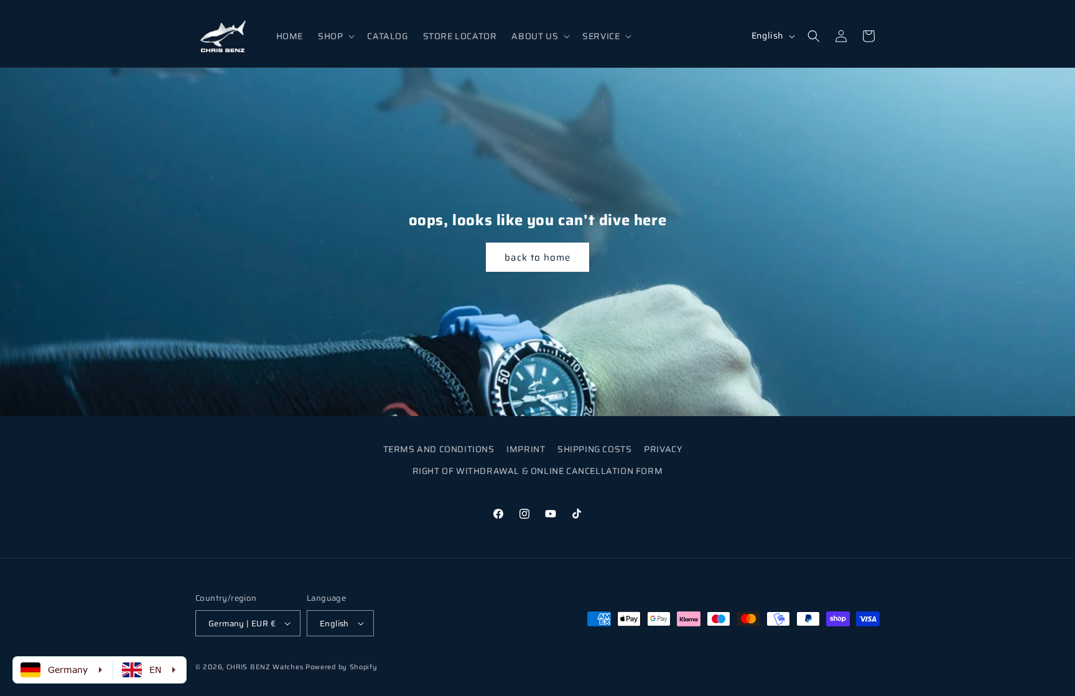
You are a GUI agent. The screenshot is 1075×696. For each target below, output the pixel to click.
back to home (537, 257)
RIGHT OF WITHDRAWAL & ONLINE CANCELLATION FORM (537, 471)
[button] (335, 36)
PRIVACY (663, 449)
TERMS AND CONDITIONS (439, 449)
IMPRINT (525, 449)
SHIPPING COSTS (594, 449)
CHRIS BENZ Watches (265, 667)
